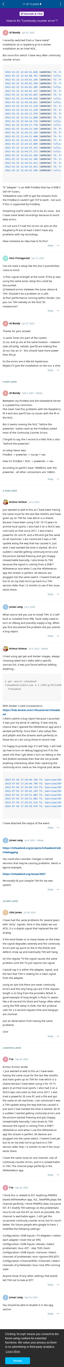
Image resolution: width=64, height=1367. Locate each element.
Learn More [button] (13, 1351)
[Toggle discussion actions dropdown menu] (60, 4)
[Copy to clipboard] (58, 67)
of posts (31, 4)
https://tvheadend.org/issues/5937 (24, 874)
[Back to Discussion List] (3, 4)
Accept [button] (17, 1360)
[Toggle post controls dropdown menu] (58, 245)
